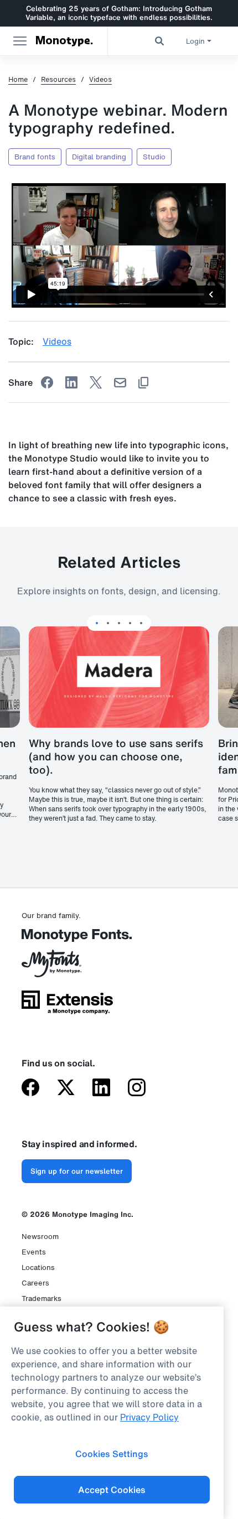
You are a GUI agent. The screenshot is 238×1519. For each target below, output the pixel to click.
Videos (100, 79)
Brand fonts (34, 157)
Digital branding (99, 157)
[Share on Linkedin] (71, 382)
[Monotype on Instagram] (137, 1088)
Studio (154, 157)
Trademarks (41, 1298)
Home (18, 79)
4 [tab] (130, 623)
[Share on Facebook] (47, 382)
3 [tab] (119, 623)
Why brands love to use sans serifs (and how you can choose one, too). (116, 756)
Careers (35, 1283)
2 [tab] (108, 623)
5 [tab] (141, 623)
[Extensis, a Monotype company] (67, 1006)
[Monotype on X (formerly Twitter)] (66, 1088)
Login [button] (195, 41)
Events (34, 1252)
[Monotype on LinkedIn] (101, 1088)
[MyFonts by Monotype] (67, 967)
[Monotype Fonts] (67, 939)
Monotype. (64, 41)
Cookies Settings (111, 1453)
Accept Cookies (112, 1489)
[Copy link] (143, 382)
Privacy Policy (149, 1417)
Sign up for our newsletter (76, 1171)
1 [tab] (97, 623)
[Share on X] (96, 382)
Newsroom (40, 1236)
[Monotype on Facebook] (30, 1088)
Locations (38, 1267)
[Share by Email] (120, 382)
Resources (58, 79)
